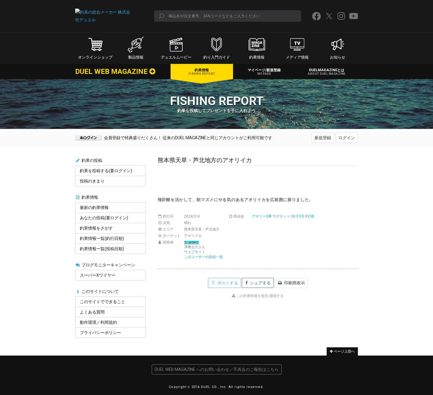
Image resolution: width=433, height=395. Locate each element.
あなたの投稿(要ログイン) (104, 217)
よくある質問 (92, 312)
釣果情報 (202, 71)
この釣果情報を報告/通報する (259, 296)
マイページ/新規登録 (264, 71)
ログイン (346, 137)
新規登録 (323, 137)
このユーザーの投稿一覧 (203, 257)
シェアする (260, 283)
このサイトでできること (102, 301)
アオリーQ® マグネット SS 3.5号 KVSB (283, 216)
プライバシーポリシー (100, 332)
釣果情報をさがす (96, 228)
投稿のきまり (92, 181)
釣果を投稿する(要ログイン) (106, 170)
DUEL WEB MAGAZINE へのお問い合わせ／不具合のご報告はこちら (217, 369)
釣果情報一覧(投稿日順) (102, 248)
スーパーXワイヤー (97, 275)
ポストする (227, 283)
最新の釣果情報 (94, 207)
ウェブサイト (194, 252)
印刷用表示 (294, 283)
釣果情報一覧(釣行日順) (102, 238)
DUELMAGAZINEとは (327, 71)
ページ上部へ (344, 351)
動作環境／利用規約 (98, 322)
